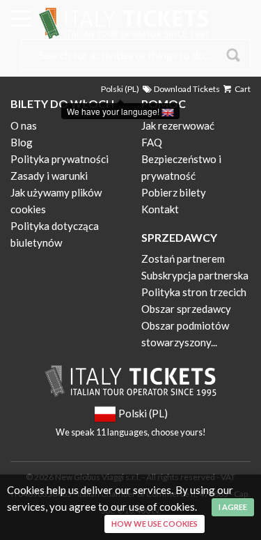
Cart (242, 89)
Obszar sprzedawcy (186, 308)
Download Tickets (186, 89)
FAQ (151, 142)
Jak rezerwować (177, 125)
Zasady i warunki (49, 175)
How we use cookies (154, 523)
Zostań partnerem (183, 258)
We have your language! (114, 111)
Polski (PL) (120, 89)
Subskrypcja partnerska (194, 275)
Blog (21, 142)
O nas (23, 125)
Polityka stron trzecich (193, 292)
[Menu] (20, 20)
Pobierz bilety (173, 192)
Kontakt (160, 209)
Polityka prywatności (59, 159)
